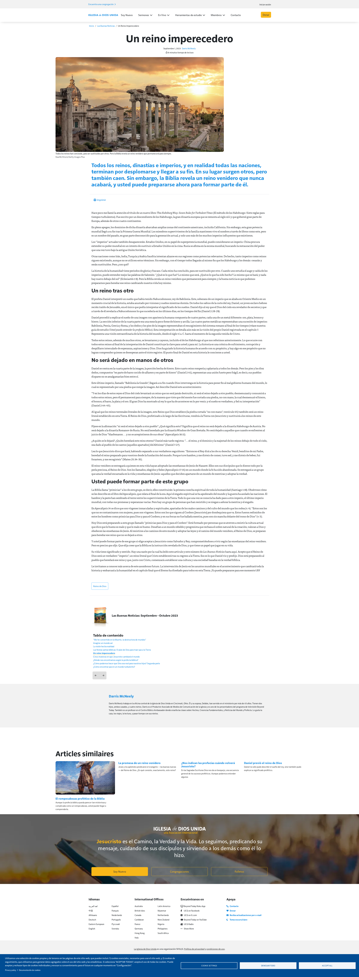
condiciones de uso (215, 948)
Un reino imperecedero (104, 653)
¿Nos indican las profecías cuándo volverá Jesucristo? (208, 764)
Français (115, 910)
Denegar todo (268, 965)
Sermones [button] (143, 15)
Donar (266, 14)
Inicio (91, 25)
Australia (139, 906)
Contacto (236, 15)
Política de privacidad (194, 948)
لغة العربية (93, 906)
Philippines (162, 928)
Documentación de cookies (30, 970)
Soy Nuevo (127, 15)
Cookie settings (209, 965)
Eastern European (96, 924)
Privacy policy (10, 970)
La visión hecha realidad (103, 646)
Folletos (239, 871)
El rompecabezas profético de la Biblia (80, 798)
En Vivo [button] (162, 15)
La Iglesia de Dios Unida (145, 948)
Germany (139, 928)
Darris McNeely (189, 48)
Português (116, 919)
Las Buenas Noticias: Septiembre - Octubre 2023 (145, 615)
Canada (138, 915)
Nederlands (117, 915)
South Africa (163, 933)
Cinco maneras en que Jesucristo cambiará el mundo (116, 656)
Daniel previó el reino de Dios (263, 763)
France (137, 924)
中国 (91, 910)
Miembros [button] (216, 15)
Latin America (164, 906)
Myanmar (162, 910)
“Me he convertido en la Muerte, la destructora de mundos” (119, 639)
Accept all (327, 965)
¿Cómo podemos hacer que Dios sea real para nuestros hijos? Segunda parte (126, 663)
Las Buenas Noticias (106, 25)
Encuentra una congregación (101, 4)
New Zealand (163, 919)
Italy (137, 937)
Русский (116, 924)
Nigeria (161, 924)
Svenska (115, 928)
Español (115, 906)
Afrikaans (93, 915)
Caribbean (139, 919)
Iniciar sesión (265, 4)
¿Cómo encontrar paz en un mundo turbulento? (114, 666)
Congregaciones (179, 871)
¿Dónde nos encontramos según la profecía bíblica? (115, 660)
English (92, 928)
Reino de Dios (99, 586)
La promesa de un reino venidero (139, 763)
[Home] (103, 15)
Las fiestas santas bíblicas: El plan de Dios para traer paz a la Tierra (122, 649)
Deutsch (92, 919)
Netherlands (163, 915)
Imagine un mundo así (103, 643)
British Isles (140, 910)
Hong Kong (140, 933)
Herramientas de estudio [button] (188, 15)
